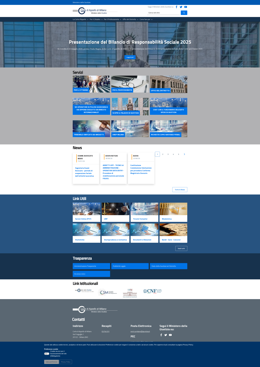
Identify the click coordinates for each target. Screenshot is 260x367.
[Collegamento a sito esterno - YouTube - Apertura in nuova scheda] (185, 6)
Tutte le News (180, 189)
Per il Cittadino (81, 90)
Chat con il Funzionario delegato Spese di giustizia (168, 111)
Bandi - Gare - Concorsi (171, 239)
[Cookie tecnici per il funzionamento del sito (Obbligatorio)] (46, 353)
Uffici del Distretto (160, 90)
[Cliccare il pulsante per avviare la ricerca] (184, 12)
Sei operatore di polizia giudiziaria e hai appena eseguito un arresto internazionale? (91, 110)
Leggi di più (130, 57)
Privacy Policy (65, 362)
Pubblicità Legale (119, 266)
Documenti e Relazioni (142, 239)
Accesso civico (79, 273)
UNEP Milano (118, 134)
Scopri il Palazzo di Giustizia (125, 113)
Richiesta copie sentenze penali (165, 134)
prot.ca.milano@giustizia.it (140, 331)
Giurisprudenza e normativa (115, 239)
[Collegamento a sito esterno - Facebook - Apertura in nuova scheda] (176, 6)
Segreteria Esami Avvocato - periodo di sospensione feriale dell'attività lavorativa (84, 172)
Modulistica (167, 218)
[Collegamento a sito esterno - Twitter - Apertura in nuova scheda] (181, 6)
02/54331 (105, 331)
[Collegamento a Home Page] (95, 10)
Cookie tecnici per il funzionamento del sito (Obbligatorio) (58, 353)
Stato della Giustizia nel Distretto (164, 266)
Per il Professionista (122, 90)
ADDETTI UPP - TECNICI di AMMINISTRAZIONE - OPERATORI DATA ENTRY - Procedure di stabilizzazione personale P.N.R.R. (113, 172)
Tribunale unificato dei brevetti (89, 134)
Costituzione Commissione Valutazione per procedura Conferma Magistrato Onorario (141, 169)
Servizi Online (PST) (83, 218)
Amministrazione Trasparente (85, 266)
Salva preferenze (51, 362)
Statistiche (79, 239)
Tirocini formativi (140, 218)
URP (106, 218)
